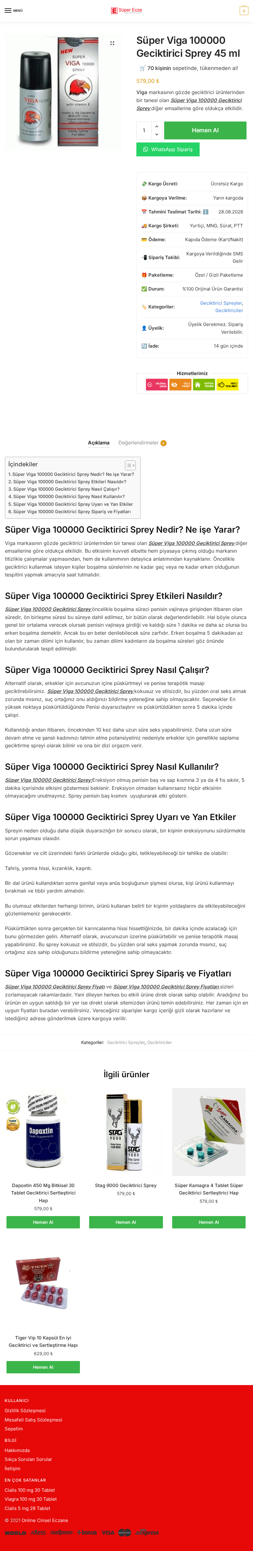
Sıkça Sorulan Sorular (28, 1459)
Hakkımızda (17, 1450)
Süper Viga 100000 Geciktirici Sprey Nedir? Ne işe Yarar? (73, 474)
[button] (112, 43)
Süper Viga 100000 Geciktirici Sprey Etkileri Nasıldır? (69, 481)
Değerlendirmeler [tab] (138, 442)
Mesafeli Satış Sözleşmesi (33, 1420)
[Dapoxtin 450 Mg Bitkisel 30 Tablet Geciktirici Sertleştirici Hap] (43, 1132)
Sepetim (14, 1429)
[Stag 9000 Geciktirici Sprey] (126, 1132)
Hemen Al (205, 130)
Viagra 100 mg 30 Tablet (31, 1499)
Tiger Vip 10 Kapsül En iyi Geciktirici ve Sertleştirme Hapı (43, 1341)
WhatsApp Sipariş (171, 149)
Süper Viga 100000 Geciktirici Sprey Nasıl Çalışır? (66, 489)
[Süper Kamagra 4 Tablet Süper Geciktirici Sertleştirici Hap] (209, 1132)
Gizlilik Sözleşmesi (25, 1410)
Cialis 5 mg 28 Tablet (27, 1508)
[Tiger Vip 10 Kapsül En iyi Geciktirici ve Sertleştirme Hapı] (43, 1284)
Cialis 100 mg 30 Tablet (30, 1490)
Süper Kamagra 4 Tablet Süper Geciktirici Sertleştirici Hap (209, 1189)
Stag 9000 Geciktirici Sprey (126, 1185)
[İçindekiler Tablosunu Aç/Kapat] (127, 465)
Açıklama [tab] (99, 442)
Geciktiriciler (229, 310)
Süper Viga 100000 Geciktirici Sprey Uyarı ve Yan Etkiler (73, 504)
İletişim (12, 1468)
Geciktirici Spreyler (221, 303)
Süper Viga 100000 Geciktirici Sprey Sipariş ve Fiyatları (72, 511)
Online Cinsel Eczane (45, 1520)
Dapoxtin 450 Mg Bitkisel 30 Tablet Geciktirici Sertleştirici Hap (43, 1192)
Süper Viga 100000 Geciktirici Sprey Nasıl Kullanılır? (69, 496)
